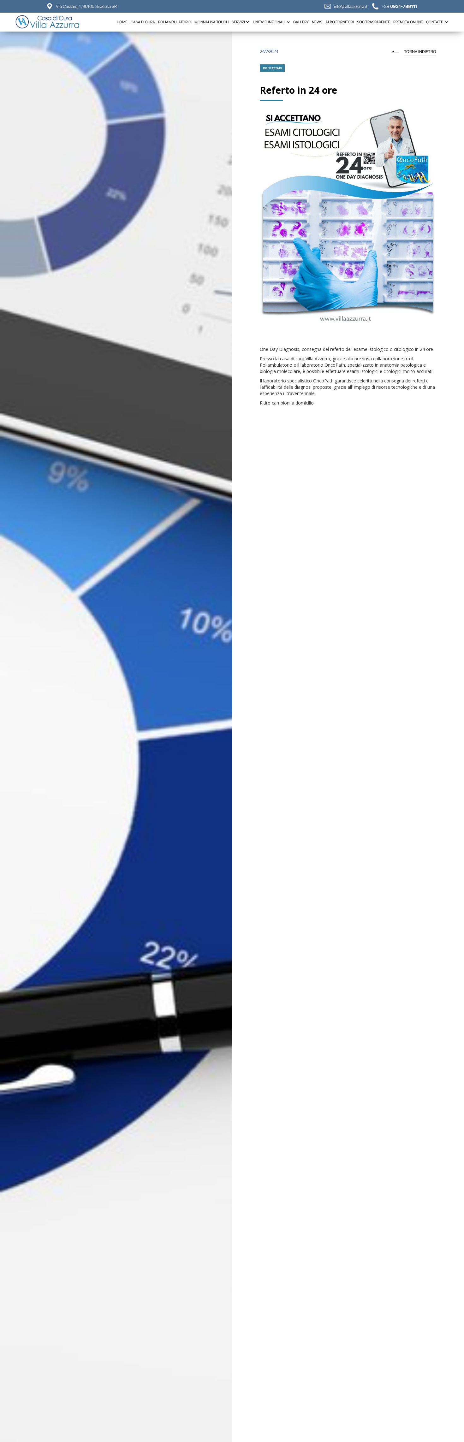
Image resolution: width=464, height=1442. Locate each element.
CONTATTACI (272, 68)
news (317, 22)
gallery (301, 22)
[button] (240, 22)
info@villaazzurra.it (350, 6)
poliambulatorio (174, 22)
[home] (50, 22)
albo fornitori (339, 22)
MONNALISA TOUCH (211, 22)
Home (122, 22)
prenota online (408, 22)
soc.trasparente (373, 22)
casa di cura (143, 22)
